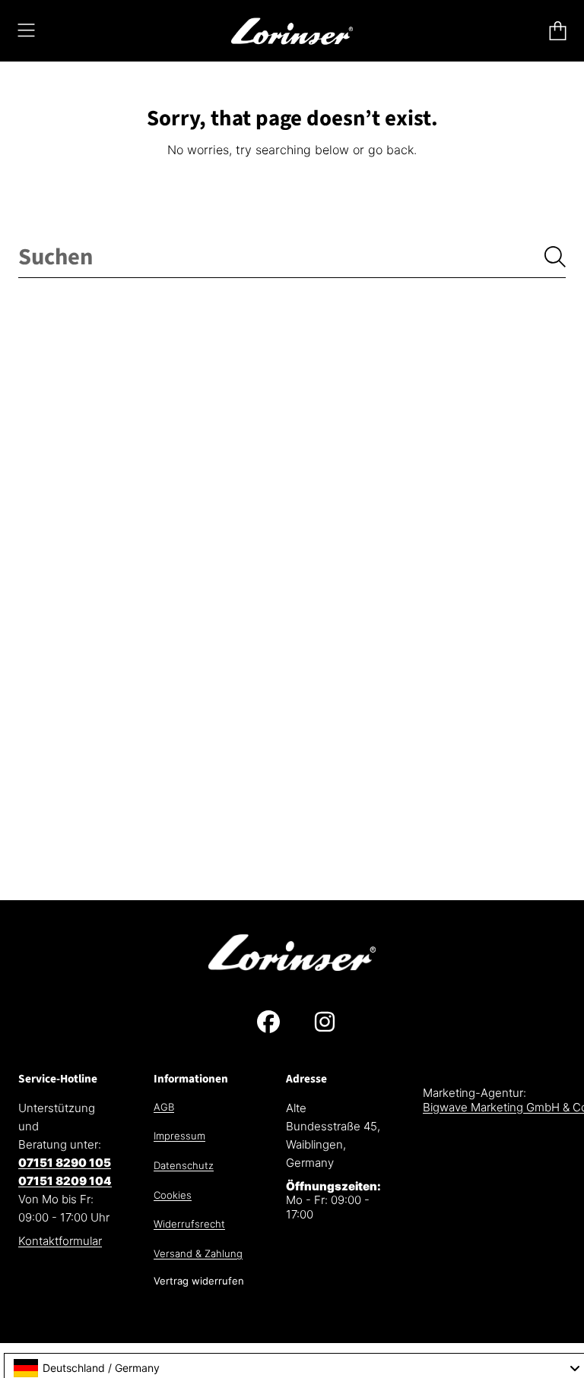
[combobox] (292, 257)
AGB (164, 1107)
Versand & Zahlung (198, 1253)
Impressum (179, 1136)
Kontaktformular (60, 1241)
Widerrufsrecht (189, 1224)
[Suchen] (555, 256)
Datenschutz (184, 1165)
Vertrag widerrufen (199, 1280)
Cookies (173, 1195)
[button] (26, 30)
